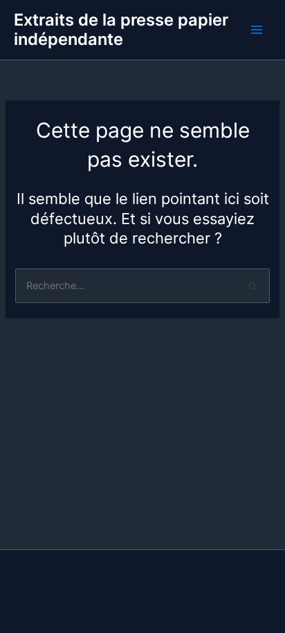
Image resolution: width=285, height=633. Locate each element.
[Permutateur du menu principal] (256, 29)
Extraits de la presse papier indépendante (121, 29)
